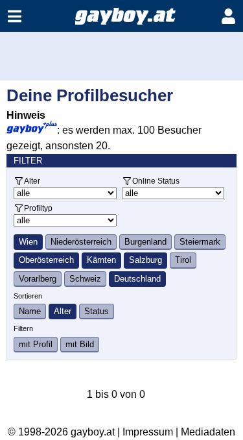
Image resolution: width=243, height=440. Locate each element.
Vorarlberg (37, 279)
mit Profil (35, 344)
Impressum (147, 431)
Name (30, 311)
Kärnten (101, 260)
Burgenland (145, 242)
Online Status (155, 181)
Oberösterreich (46, 260)
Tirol (183, 260)
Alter (32, 181)
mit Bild (79, 344)
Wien (28, 242)
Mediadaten (208, 431)
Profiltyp (38, 208)
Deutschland (137, 279)
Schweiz (85, 279)
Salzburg (145, 260)
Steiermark (199, 242)
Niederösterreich (81, 242)
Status (96, 311)
